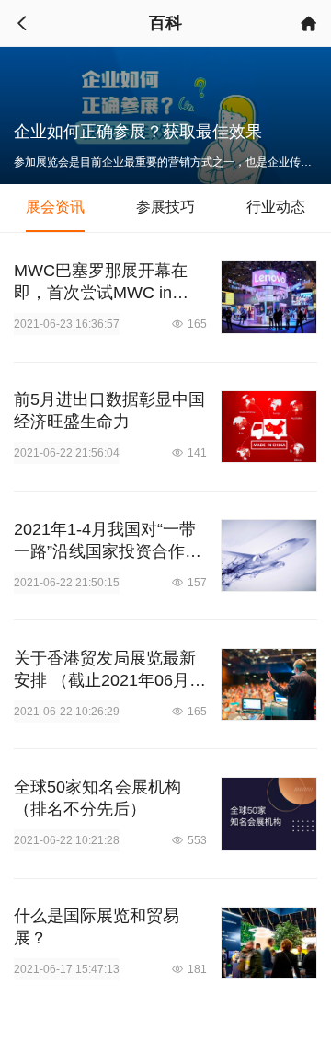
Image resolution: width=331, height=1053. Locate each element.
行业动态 (275, 206)
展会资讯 (55, 206)
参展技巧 (165, 206)
